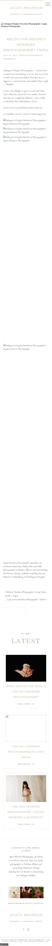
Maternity (37, 55)
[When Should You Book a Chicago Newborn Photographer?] (26, 668)
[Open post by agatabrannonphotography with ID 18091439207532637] (14, 892)
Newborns (9, 59)
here (44, 114)
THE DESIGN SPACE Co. (36, 941)
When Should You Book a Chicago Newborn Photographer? (26, 692)
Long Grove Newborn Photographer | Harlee (26, 600)
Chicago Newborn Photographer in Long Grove (26, 752)
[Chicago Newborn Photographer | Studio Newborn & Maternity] (26, 788)
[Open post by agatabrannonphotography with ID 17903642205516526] (38, 892)
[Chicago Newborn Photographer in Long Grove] (26, 728)
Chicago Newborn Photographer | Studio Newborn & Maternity (26, 812)
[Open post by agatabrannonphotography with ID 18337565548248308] (26, 892)
